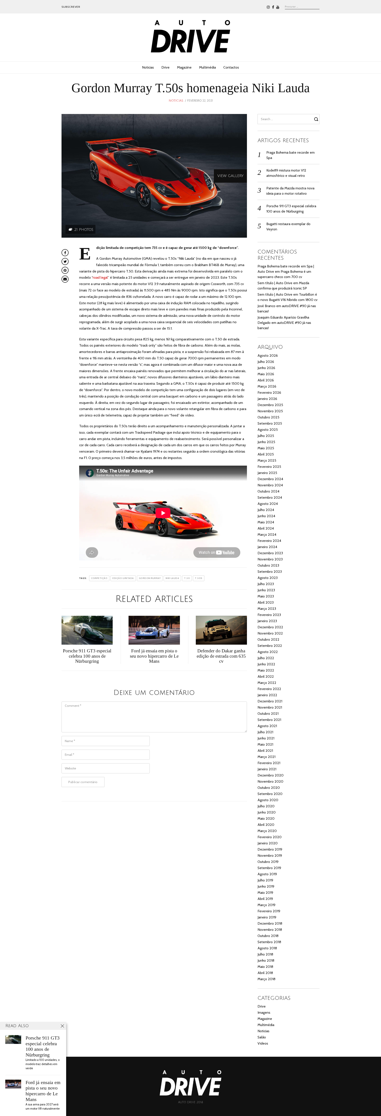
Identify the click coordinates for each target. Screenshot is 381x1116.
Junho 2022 (266, 664)
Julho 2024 (266, 510)
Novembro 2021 (270, 707)
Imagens (264, 1012)
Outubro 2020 (269, 788)
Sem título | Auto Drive (275, 283)
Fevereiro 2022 (269, 689)
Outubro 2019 (268, 862)
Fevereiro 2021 (269, 763)
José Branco (266, 306)
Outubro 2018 (268, 936)
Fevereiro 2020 (270, 837)
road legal (100, 277)
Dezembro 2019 (270, 849)
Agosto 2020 (268, 800)
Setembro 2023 (270, 571)
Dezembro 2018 (270, 923)
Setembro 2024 (270, 497)
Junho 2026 (266, 368)
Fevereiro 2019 (269, 911)
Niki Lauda (172, 578)
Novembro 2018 (270, 930)
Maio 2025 (266, 448)
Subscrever (71, 6)
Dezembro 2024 (270, 479)
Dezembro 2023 (270, 553)
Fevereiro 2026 (269, 392)
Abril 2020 (266, 825)
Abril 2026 (266, 380)
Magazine (184, 67)
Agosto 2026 (268, 355)
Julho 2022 (266, 658)
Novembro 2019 (270, 855)
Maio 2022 (266, 670)
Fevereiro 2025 (269, 467)
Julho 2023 (266, 584)
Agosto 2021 (267, 726)
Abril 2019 (265, 899)
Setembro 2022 (270, 646)
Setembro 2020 (270, 794)
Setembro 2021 (269, 720)
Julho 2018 (265, 954)
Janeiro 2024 (267, 547)
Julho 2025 (266, 436)
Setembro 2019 (269, 868)
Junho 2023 (266, 590)
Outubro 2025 (268, 417)
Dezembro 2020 (271, 775)
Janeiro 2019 (267, 917)
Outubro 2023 (268, 565)
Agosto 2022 (268, 652)
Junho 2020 (267, 812)
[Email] (65, 279)
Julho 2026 (266, 362)
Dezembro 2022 (270, 627)
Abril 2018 (265, 973)
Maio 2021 (265, 744)
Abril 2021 (265, 750)
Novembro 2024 (270, 485)
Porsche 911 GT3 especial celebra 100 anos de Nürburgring (43, 1046)
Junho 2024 (266, 516)
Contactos (231, 67)
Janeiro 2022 (267, 695)
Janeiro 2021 (267, 769)
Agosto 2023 (268, 578)
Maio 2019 (265, 892)
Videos (263, 1043)
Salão (262, 1037)
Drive (165, 67)
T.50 (187, 578)
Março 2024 (267, 534)
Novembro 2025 (270, 411)
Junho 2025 (266, 442)
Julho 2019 (265, 880)
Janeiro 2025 (267, 473)
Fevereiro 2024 (269, 541)
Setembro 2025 (270, 423)
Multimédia (207, 67)
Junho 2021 (266, 738)
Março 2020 (267, 831)
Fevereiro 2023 (269, 615)
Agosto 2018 (267, 948)
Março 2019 (266, 905)
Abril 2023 (266, 602)
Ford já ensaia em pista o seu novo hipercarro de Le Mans (43, 1091)
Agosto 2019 (267, 874)
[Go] (316, 119)
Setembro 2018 (269, 942)
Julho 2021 (265, 732)
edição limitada (123, 578)
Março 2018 (266, 979)
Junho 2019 (266, 886)
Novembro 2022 (270, 633)
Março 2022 (267, 683)
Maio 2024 (266, 522)
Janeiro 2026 (267, 399)
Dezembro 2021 (270, 701)
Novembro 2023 (270, 559)
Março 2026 (267, 386)
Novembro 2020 (270, 781)
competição (99, 578)
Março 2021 (266, 757)
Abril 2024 (266, 528)
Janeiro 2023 (267, 621)
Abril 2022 (266, 676)
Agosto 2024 (268, 504)
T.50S (198, 578)
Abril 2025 (266, 454)
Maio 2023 (266, 596)
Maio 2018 (265, 967)
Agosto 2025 (268, 429)
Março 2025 (267, 460)
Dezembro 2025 (270, 405)
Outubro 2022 (268, 639)
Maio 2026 (266, 374)
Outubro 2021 (268, 713)
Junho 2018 (266, 960)
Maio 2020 (266, 818)
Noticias (148, 67)
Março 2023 (267, 609)
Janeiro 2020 (268, 843)
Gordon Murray (150, 578)
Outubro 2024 (268, 491)
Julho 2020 (266, 806)
